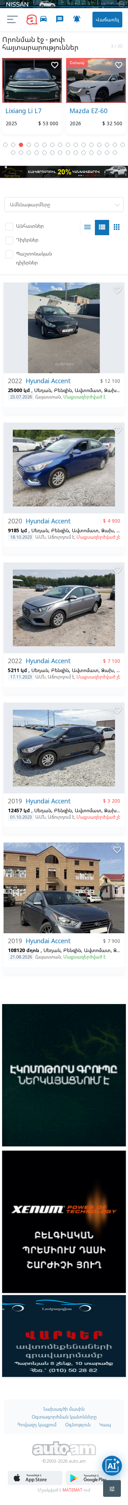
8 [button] (60, 145)
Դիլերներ (27, 239)
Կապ (105, 1424)
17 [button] (13, 152)
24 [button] (68, 152)
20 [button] (36, 152)
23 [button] (60, 152)
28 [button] (99, 152)
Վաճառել (107, 19)
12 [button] (91, 145)
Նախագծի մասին (64, 1409)
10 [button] (76, 145)
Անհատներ (30, 225)
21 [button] (44, 152)
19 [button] (29, 152)
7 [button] (52, 145)
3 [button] (21, 145)
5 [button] (36, 145)
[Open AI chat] (112, 1465)
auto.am (32, 20)
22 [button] (52, 152)
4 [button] (29, 145)
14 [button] (107, 145)
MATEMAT (72, 1490)
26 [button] (83, 152)
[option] (32, 97)
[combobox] (64, 204)
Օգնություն (78, 1424)
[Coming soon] (93, 1483)
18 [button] (21, 152)
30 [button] (115, 152)
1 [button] (5, 145)
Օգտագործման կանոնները (64, 1417)
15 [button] (115, 145)
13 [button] (99, 145)
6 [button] (44, 145)
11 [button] (83, 145)
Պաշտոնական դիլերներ (34, 258)
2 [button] (13, 145)
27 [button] (91, 152)
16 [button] (123, 145)
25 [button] (76, 152)
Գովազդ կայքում (37, 1424)
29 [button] (107, 152)
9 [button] (68, 145)
